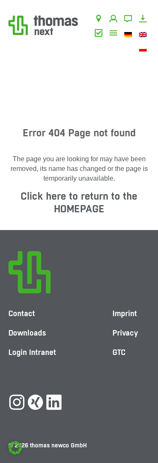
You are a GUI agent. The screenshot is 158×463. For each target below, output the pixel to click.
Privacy (125, 332)
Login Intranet (32, 352)
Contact (129, 20)
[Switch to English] (144, 34)
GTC (100, 34)
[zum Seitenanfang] (143, 431)
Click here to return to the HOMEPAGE (79, 202)
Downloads (144, 20)
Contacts (115, 20)
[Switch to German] (129, 34)
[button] (15, 448)
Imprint (124, 313)
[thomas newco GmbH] (43, 24)
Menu (115, 34)
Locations (100, 20)
